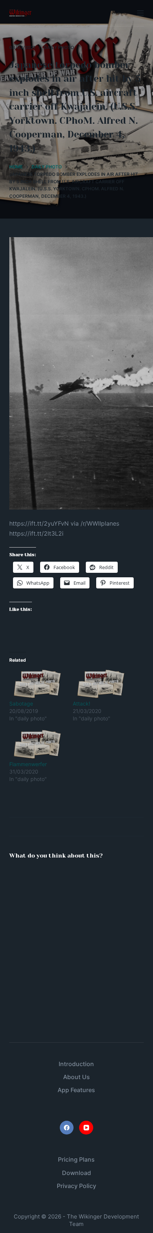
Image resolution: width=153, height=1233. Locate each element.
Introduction (76, 1064)
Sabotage (21, 703)
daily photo (59, 47)
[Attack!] (101, 684)
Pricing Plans (76, 1159)
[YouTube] (86, 1128)
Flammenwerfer (28, 764)
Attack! (81, 703)
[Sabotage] (37, 684)
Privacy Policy (76, 1186)
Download (76, 1172)
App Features (76, 1090)
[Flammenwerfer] (37, 744)
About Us (76, 1077)
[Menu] (140, 13)
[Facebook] (67, 1128)
